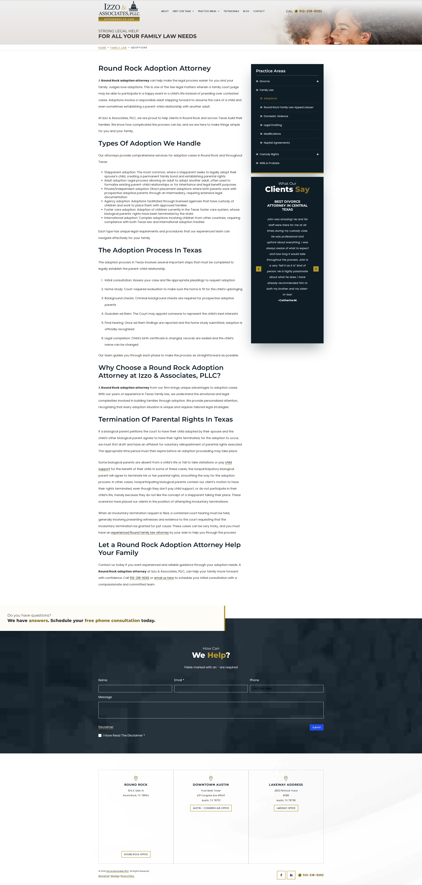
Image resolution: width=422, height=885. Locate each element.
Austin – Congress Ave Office (211, 808)
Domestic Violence (276, 116)
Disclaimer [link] (103, 876)
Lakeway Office (286, 808)
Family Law (267, 90)
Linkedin (291, 875)
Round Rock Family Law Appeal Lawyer (289, 107)
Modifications (272, 134)
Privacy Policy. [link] (128, 876)
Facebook (281, 875)
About (165, 11)
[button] (318, 81)
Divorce (265, 81)
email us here (164, 578)
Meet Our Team (182, 11)
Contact (259, 11)
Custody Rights (269, 154)
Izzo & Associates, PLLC (117, 871)
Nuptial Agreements (277, 143)
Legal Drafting (273, 125)
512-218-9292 (310, 11)
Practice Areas (207, 11)
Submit (317, 727)
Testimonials (231, 11)
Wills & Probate (269, 163)
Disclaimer (105, 727)
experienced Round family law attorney (140, 532)
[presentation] (258, 269)
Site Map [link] (115, 876)
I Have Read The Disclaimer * (124, 735)
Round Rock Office (136, 854)
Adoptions (270, 98)
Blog (246, 11)
